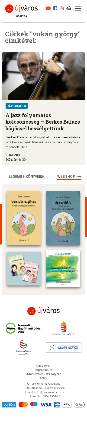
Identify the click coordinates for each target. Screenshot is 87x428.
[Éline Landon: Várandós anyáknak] (24, 218)
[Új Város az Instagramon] (62, 7)
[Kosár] (68, 7)
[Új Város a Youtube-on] (48, 7)
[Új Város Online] (43, 311)
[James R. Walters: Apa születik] (63, 218)
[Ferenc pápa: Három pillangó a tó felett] (63, 268)
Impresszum (43, 370)
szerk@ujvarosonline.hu (49, 392)
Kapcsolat (43, 365)
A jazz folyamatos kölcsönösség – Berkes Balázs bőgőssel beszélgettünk (43, 122)
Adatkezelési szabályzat (43, 374)
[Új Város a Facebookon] (55, 7)
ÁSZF (43, 378)
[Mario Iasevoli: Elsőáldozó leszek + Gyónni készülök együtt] (24, 268)
